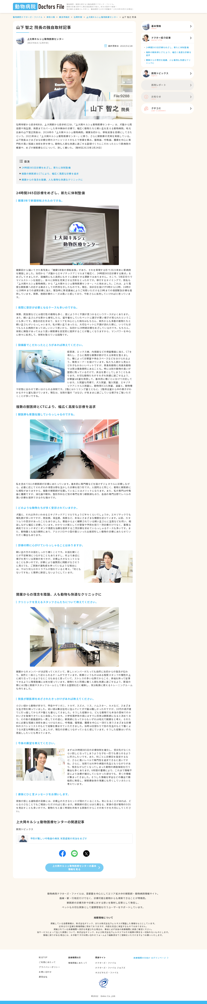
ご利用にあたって (47, 962)
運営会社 (43, 976)
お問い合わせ (45, 971)
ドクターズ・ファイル (105, 962)
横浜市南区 (64, 17)
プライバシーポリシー (49, 967)
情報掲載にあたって (77, 962)
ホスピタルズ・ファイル (107, 972)
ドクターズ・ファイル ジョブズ (110, 967)
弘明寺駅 (78, 17)
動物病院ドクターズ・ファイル (28, 17)
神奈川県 (51, 17)
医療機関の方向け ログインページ (150, 957)
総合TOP (43, 957)
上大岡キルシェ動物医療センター (102, 17)
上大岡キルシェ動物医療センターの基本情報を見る (74, 867)
